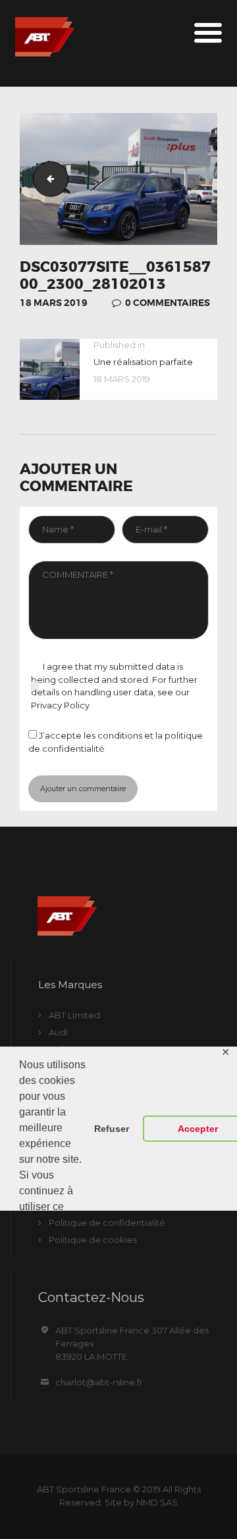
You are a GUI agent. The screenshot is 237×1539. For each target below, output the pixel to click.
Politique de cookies (93, 1239)
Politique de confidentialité (107, 1222)
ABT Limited (74, 1015)
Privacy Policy (60, 705)
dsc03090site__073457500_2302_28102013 (46, 178)
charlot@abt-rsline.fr (99, 1382)
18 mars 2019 (54, 303)
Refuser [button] (111, 1128)
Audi (58, 1032)
